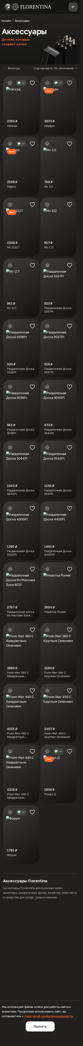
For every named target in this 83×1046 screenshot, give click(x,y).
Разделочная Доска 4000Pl (20, 552)
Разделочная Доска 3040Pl (57, 431)
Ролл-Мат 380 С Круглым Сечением (57, 674)
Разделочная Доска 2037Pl (57, 370)
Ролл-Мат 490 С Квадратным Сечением (18, 795)
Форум (11, 855)
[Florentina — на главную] (27, 7)
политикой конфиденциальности (48, 1016)
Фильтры (14, 68)
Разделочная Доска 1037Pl (57, 309)
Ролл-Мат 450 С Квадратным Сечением (18, 735)
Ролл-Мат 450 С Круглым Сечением (57, 735)
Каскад (12, 125)
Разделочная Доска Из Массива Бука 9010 (20, 613)
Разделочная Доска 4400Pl (57, 552)
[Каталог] (73, 7)
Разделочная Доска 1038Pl (20, 370)
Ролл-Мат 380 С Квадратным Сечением (18, 674)
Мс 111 (48, 186)
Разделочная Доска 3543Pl (57, 492)
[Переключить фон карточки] (10, 83)
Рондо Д (50, 794)
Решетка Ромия (55, 611)
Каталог (6, 20)
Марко (11, 186)
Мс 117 (11, 308)
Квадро (49, 125)
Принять (40, 1026)
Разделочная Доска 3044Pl (20, 492)
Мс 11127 (13, 247)
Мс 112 (48, 247)
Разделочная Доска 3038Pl (20, 431)
